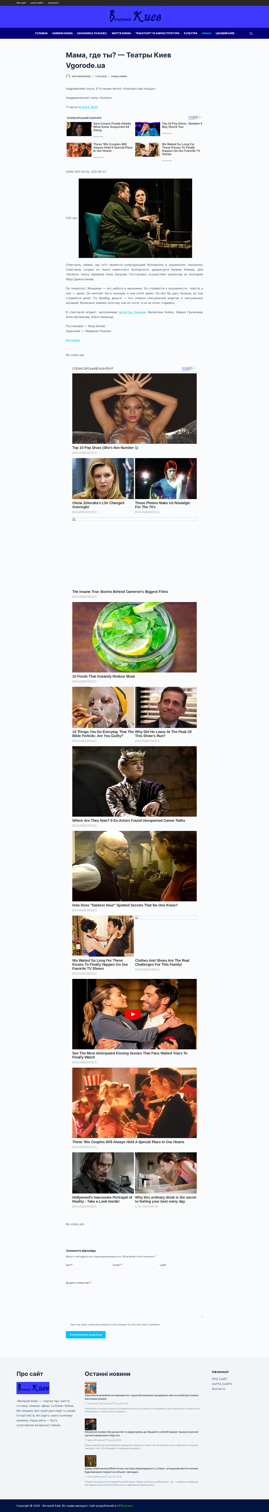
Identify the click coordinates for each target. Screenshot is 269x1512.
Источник (73, 340)
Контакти (53, 3)
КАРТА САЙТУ (37, 3)
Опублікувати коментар (86, 1334)
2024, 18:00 (90, 107)
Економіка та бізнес (92, 33)
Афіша (206, 33)
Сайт (163, 1265)
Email (117, 1265)
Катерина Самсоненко (99, 1403)
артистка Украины (132, 312)
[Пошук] (251, 33)
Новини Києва (62, 33)
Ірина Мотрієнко (96, 1440)
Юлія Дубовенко (96, 1476)
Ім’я (69, 1265)
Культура (190, 33)
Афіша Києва (119, 76)
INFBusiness (125, 1505)
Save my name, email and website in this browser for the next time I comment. (115, 1324)
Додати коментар (78, 1282)
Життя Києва (121, 33)
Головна (41, 33)
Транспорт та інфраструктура (157, 33)
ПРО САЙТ (21, 3)
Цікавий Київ (225, 33)
